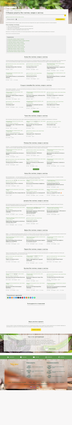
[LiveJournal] (20, 297)
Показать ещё (36, 111)
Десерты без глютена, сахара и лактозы (16, 46)
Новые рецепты (30, 363)
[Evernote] (34, 297)
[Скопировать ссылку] (8, 297)
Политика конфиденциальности (42, 384)
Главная (7, 10)
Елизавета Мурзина (32, 97)
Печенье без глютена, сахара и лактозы (16, 43)
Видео (40, 3)
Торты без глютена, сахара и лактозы (16, 42)
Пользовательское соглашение (29, 384)
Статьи (64, 3)
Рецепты (47, 3)
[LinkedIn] (24, 297)
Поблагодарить (60, 19)
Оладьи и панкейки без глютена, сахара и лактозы (18, 40)
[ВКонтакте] (10, 297)
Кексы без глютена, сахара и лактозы (16, 45)
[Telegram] (14, 297)
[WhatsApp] (28, 297)
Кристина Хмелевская (52, 125)
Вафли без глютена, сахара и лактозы (16, 48)
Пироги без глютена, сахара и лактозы (16, 50)
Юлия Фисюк (10, 78)
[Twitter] (18, 297)
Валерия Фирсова (31, 68)
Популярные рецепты (53, 363)
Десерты (31, 209)
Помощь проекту (52, 382)
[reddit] (26, 297)
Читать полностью (20, 346)
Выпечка (11, 65)
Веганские (7, 65)
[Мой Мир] (16, 297)
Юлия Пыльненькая (52, 278)
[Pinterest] (22, 297)
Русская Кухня (36, 65)
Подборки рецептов (17, 10)
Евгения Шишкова (52, 155)
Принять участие (36, 329)
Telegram (24, 357)
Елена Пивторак (31, 164)
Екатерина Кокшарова (32, 242)
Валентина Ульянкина (11, 278)
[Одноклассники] (12, 297)
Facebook (62, 357)
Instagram (49, 357)
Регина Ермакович (31, 214)
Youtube (37, 357)
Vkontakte (12, 357)
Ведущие (56, 3)
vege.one (55, 103)
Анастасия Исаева (11, 184)
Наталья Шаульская (52, 185)
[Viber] (30, 297)
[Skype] (32, 297)
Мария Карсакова (11, 68)
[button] (11, 343)
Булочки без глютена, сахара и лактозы (16, 51)
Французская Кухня (16, 132)
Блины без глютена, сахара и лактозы (16, 39)
